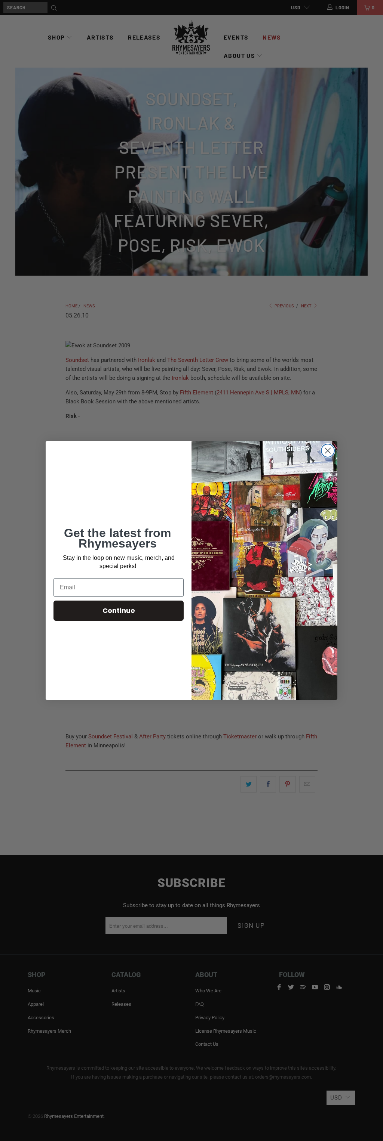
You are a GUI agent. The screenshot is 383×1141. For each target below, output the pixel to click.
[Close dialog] (327, 450)
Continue (118, 610)
